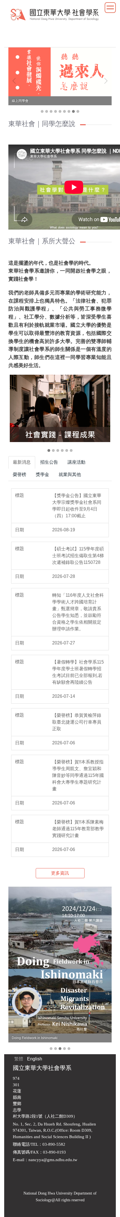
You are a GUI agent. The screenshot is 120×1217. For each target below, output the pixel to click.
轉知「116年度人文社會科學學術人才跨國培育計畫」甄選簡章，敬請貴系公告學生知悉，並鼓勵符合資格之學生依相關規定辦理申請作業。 (78, 612)
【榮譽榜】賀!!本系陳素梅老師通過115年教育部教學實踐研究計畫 (78, 829)
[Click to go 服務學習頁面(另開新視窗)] (60, 408)
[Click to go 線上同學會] (60, 71)
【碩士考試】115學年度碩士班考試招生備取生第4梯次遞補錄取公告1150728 (78, 555)
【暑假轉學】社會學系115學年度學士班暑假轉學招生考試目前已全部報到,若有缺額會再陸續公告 (78, 672)
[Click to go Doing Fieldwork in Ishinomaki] (60, 960)
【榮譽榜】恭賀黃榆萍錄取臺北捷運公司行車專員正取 (76, 722)
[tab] (42, 111)
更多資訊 (60, 873)
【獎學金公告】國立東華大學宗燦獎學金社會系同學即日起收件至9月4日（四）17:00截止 (76, 505)
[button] (15, 81)
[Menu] (110, 7)
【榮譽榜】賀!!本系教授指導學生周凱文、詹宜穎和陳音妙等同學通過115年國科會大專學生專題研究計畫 (78, 775)
